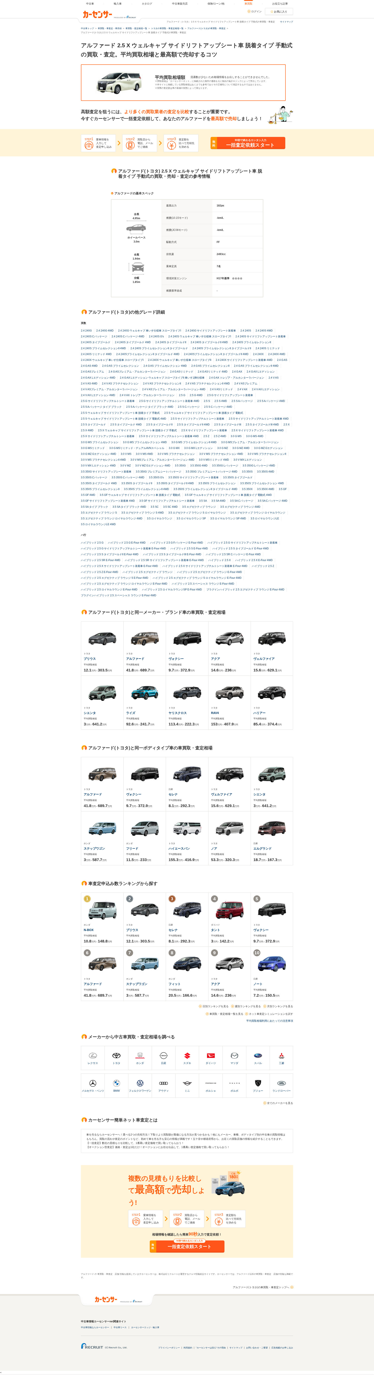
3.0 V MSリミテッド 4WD (214, 459)
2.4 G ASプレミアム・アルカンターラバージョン (137, 371)
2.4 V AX (242, 389)
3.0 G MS (236, 436)
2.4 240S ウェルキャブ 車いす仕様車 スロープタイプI (199, 336)
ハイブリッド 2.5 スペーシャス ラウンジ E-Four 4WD (203, 583)
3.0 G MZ (222, 448)
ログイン (256, 11)
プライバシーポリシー (169, 1347)
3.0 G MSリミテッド (93, 448)
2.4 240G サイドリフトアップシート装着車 (210, 330)
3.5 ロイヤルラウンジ (159, 518)
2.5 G (182, 395)
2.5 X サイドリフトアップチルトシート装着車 (107, 436)
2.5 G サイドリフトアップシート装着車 (230, 395)
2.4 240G (86, 330)
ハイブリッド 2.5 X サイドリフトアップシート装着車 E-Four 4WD (119, 566)
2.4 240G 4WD (105, 330)
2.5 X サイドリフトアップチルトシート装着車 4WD (169, 436)
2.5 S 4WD (220, 401)
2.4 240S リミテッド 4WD (96, 354)
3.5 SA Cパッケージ (241, 500)
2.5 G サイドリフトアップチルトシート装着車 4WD (169, 401)
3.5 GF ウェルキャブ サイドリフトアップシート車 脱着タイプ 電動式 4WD (228, 494)
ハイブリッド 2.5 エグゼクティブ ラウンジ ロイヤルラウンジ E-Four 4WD (124, 583)
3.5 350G (180, 465)
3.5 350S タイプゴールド (238, 477)
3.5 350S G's (156, 477)
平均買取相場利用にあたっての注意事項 (269, 1020)
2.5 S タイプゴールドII (159, 424)
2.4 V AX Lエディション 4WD (98, 395)
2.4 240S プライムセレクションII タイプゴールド (159, 348)
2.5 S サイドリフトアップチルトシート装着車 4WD (259, 418)
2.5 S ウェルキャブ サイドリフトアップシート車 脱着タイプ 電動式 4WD (123, 418)
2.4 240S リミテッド (268, 348)
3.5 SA (203, 500)
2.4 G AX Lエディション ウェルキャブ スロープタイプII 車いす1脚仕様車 (162, 377)
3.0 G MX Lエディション (198, 448)
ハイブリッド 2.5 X (219, 560)
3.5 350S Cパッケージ (94, 477)
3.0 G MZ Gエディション (268, 448)
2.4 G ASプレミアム (92, 371)
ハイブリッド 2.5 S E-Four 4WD (189, 548)
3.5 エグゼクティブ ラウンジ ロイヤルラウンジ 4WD (111, 518)
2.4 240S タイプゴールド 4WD (133, 342)
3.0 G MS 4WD (254, 436)
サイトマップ (286, 22)
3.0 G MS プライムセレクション (99, 442)
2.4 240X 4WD (276, 354)
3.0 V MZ (125, 465)
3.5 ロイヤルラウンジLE (265, 518)
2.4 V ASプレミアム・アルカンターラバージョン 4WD (173, 389)
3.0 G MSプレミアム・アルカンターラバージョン (250, 442)
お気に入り (280, 11)
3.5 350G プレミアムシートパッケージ (158, 471)
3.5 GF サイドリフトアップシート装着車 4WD (108, 500)
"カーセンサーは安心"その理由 (211, 1347)
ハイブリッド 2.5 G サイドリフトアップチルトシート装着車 (242, 542)
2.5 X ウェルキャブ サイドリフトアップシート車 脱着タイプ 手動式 (137, 430)
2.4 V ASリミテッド (221, 389)
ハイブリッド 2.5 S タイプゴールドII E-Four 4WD (110, 554)
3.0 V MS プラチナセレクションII (267, 453)
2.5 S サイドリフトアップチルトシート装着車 (197, 418)
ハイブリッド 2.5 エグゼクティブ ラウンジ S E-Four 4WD (114, 577)
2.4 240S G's (156, 336)
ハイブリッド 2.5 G (92, 542)
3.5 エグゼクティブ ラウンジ (199, 506)
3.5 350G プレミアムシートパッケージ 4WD (211, 471)
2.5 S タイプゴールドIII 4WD (262, 424)
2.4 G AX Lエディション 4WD (98, 377)
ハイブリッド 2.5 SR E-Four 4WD (100, 560)
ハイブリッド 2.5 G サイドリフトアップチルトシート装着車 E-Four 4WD (123, 548)
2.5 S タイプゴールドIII (227, 424)
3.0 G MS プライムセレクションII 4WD (194, 442)
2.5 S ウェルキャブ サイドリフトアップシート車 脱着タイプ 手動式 (120, 412)
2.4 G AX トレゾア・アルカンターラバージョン (236, 377)
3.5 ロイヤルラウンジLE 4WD (98, 524)
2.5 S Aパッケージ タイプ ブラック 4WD (149, 406)
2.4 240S (245, 330)
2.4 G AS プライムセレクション (120, 365)
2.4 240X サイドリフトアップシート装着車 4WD (244, 360)
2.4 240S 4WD (264, 330)
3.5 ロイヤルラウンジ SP (191, 518)
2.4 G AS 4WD (89, 365)
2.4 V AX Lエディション (266, 389)
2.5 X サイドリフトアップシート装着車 (204, 430)
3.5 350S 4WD (265, 471)
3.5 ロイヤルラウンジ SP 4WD (228, 518)
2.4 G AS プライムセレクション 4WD (165, 365)
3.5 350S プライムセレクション (217, 483)
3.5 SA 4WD (218, 500)
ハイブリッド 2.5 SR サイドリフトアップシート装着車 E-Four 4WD (164, 560)
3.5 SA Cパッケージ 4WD (272, 500)
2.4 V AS (274, 377)
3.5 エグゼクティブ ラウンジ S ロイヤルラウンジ (197, 512)
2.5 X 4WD (87, 430)
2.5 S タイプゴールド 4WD (126, 424)
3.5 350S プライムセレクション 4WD (262, 483)
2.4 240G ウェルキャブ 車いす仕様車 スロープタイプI (149, 330)
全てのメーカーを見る (280, 1103)
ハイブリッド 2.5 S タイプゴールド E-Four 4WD (241, 548)
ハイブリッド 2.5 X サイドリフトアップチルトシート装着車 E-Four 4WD (205, 566)
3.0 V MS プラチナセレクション (176, 453)
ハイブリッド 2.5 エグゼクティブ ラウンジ (147, 572)
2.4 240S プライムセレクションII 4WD (103, 348)
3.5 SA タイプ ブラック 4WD (129, 506)
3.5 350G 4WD (199, 465)
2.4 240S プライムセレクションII (251, 342)
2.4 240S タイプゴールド (95, 342)
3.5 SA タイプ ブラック (94, 506)
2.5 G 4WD (196, 395)
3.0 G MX (174, 448)
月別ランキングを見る (280, 1006)
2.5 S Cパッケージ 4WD (218, 406)
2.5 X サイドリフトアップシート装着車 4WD (258, 430)
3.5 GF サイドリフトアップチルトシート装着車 (167, 500)
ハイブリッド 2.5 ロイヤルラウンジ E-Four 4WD (109, 589)
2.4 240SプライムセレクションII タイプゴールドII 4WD (216, 354)
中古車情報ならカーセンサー (95, 1327)
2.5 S (207, 401)
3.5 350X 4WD (265, 489)
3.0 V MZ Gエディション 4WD (152, 465)
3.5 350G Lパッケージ (225, 465)
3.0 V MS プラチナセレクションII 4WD (103, 459)
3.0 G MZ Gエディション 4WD (98, 453)
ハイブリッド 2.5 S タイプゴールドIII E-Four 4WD (172, 554)
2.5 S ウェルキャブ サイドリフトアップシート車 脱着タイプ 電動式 (203, 412)
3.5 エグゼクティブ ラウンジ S (99, 512)
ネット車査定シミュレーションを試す (271, 1013)
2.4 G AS (282, 360)
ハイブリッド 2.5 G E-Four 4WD (127, 542)
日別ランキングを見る (216, 1006)
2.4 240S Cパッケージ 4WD (128, 336)
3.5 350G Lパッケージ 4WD (259, 465)
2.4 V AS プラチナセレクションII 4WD (207, 383)
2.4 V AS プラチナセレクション (120, 383)
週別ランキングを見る (248, 1006)
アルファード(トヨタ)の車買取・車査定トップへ (261, 1287)
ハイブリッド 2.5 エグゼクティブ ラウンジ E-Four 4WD (209, 572)
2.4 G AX (237, 371)
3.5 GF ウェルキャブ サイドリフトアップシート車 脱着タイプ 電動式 (140, 494)
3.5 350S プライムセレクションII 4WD (146, 489)
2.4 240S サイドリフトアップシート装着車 (260, 336)
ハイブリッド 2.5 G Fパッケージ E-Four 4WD (176, 542)
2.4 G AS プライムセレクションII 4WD (256, 365)
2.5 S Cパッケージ (189, 406)
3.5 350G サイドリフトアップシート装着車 (106, 471)
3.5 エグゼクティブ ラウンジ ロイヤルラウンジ (257, 512)
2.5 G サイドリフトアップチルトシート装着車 (108, 401)
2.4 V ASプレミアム (245, 383)
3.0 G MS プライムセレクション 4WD (145, 442)
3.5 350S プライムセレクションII (100, 489)
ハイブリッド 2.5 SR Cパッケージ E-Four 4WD (233, 554)
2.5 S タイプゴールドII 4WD (193, 424)
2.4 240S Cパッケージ (94, 336)
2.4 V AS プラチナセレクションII (162, 383)
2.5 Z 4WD (220, 436)
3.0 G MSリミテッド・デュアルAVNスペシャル (136, 448)
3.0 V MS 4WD (144, 453)
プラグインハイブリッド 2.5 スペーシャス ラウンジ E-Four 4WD (118, 595)
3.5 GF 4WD (88, 494)
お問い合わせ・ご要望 (257, 1347)
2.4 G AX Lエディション (261, 371)
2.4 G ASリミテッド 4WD (212, 371)
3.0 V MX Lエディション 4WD (98, 465)
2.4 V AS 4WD (89, 383)
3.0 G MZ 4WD (241, 448)
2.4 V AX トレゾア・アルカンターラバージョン (147, 395)
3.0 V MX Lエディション (248, 459)
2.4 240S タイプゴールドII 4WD (209, 342)
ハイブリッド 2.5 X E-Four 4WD (254, 560)
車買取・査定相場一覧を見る (226, 1013)
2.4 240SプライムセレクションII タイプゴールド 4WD (147, 354)
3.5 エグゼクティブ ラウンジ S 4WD (142, 512)
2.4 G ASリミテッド (181, 371)
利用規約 (188, 1347)
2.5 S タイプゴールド (93, 424)
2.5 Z (206, 436)
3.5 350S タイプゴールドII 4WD (175, 483)
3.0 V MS (126, 453)
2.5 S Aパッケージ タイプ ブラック (101, 406)
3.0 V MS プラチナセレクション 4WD (221, 453)
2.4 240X (258, 354)
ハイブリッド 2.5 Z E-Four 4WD (99, 572)
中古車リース (120, 1327)
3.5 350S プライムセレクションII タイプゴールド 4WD (205, 489)
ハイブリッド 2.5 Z (263, 566)
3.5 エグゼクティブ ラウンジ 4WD (240, 506)
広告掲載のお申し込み (282, 1347)
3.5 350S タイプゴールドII (136, 483)
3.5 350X (247, 489)
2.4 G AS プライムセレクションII (210, 365)
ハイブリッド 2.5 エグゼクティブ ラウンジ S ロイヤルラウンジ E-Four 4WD (197, 577)
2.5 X (287, 424)
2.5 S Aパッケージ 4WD (271, 401)
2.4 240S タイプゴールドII (170, 342)
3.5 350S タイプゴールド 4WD (99, 483)
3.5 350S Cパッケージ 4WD (128, 477)
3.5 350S (247, 471)
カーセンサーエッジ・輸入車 (145, 1327)
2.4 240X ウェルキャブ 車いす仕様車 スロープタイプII (179, 360)
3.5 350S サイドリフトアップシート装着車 (193, 477)
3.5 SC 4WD (170, 506)
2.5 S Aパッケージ (242, 401)
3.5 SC (155, 506)
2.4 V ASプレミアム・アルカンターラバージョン (109, 389)
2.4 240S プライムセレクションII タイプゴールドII (221, 348)
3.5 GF (283, 489)
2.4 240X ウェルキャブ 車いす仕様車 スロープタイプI (112, 360)
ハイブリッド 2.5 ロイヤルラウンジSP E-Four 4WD (172, 589)
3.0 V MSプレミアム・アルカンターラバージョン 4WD (162, 459)
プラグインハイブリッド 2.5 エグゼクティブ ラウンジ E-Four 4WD (245, 589)
